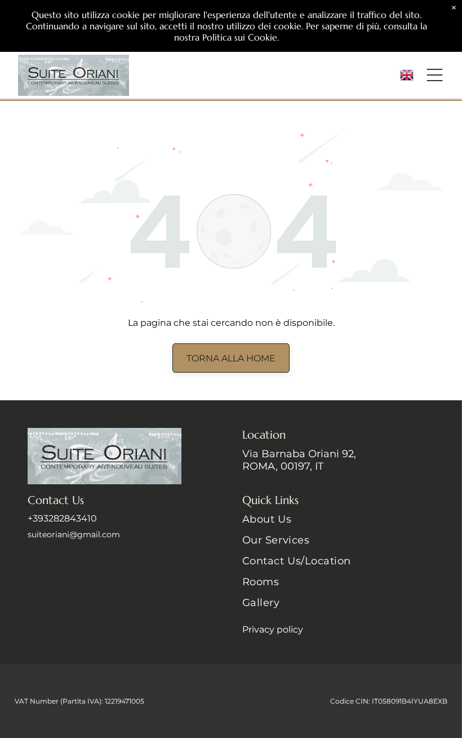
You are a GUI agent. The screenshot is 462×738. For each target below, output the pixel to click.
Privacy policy (272, 629)
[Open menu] (434, 75)
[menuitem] (338, 523)
